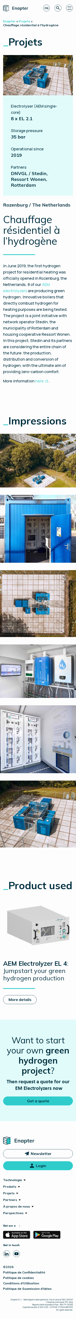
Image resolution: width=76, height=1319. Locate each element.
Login (41, 1165)
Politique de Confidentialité (24, 1272)
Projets (9, 1193)
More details (19, 999)
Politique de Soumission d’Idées (27, 1289)
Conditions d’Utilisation (21, 1283)
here (39, 381)
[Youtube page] (16, 1253)
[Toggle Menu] (69, 8)
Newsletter (41, 1153)
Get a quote (38, 1100)
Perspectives (13, 1213)
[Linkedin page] (6, 1253)
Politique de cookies (18, 1278)
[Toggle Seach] (58, 8)
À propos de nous (16, 1206)
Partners (10, 1200)
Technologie (12, 1180)
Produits (9, 1186)
